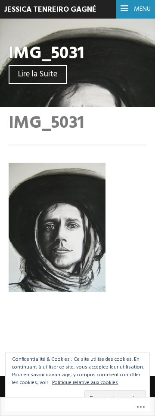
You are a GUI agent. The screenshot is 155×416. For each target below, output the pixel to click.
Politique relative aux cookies (85, 382)
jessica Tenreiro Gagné (50, 9)
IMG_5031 (46, 54)
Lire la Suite (37, 74)
